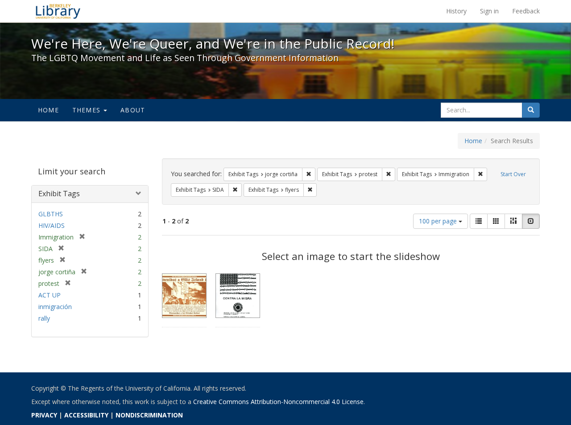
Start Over (513, 174)
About (132, 110)
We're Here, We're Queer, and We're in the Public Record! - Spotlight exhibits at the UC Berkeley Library (58, 11)
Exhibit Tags (59, 193)
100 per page (439, 221)
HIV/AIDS (51, 225)
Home (48, 110)
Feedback (526, 11)
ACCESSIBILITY (86, 415)
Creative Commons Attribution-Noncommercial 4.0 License (278, 401)
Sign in (489, 11)
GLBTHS (50, 214)
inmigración (55, 306)
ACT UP (49, 295)
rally (44, 318)
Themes (87, 110)
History (456, 11)
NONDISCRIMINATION (149, 415)
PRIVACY (44, 415)
